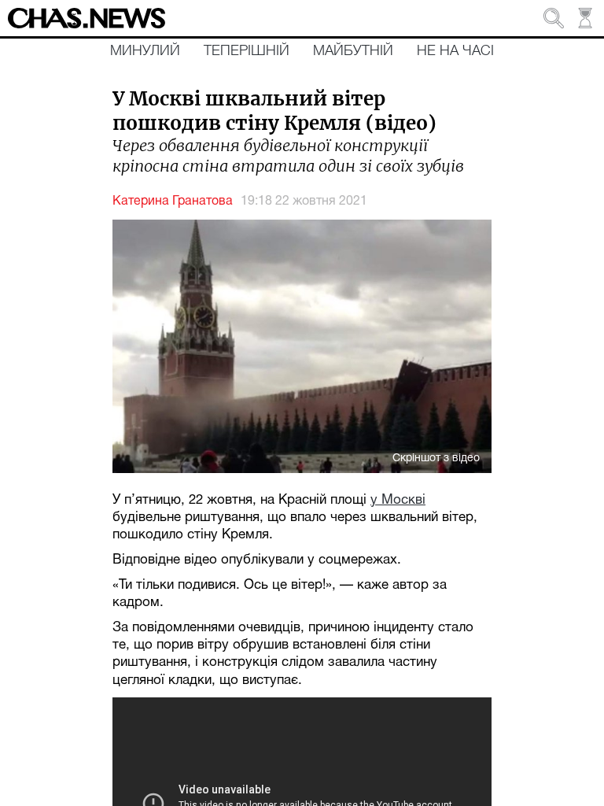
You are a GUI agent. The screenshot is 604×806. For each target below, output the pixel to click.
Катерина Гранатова (172, 201)
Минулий (145, 51)
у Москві (397, 500)
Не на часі (455, 51)
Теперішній (246, 51)
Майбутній (353, 51)
